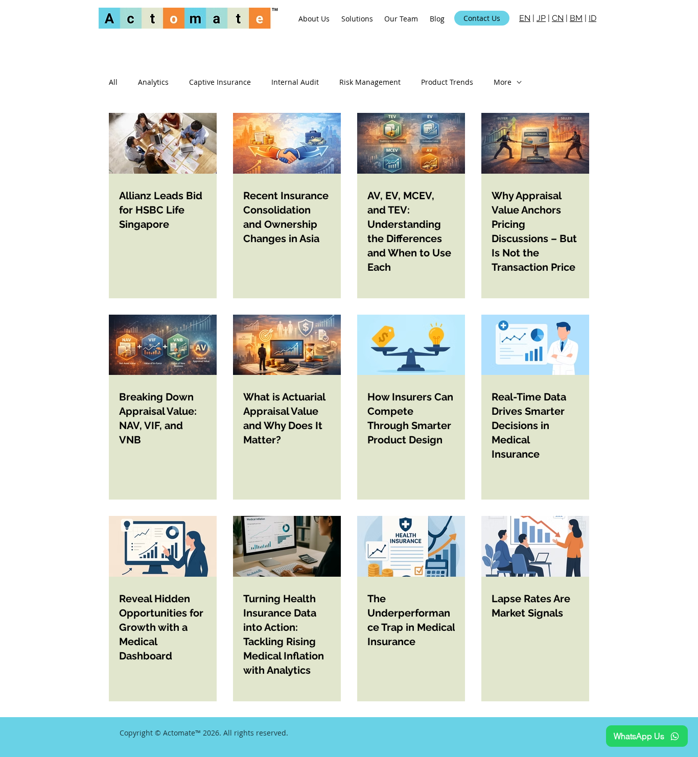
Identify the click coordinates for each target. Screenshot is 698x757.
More (502, 82)
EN (524, 18)
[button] (357, 18)
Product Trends (447, 82)
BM (576, 18)
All (113, 82)
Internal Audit (295, 82)
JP (541, 18)
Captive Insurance (220, 82)
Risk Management (370, 82)
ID (592, 18)
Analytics (153, 82)
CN (558, 18)
